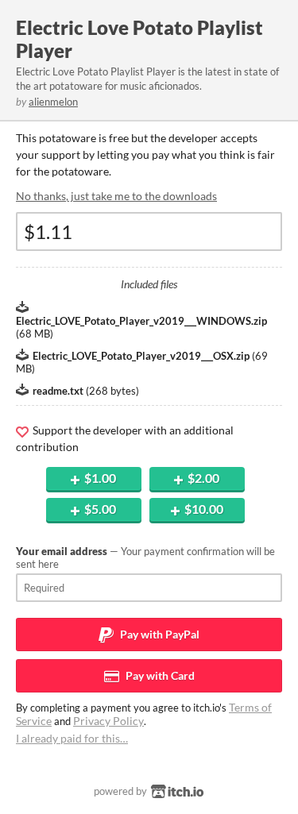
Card (159, 675)
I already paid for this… (72, 738)
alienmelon (53, 101)
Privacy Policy (108, 720)
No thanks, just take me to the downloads (116, 196)
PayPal (158, 634)
